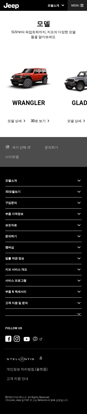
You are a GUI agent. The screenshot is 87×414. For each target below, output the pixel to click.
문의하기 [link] (51, 147)
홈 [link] (41, 358)
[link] (11, 5)
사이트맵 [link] (12, 156)
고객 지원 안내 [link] (17, 378)
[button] (56, 5)
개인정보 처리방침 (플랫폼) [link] (27, 369)
